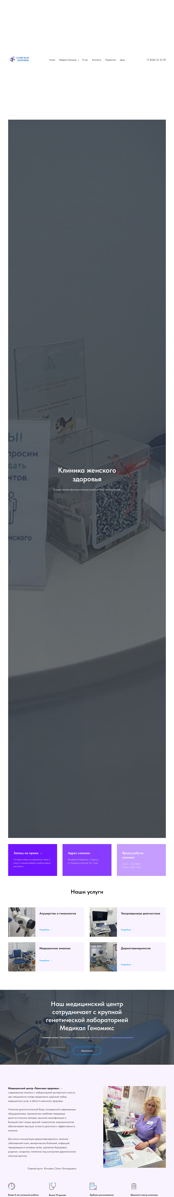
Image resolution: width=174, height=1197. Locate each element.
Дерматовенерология (135, 948)
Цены (122, 60)
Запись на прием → (28, 853)
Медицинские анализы (54, 948)
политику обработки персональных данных (111, 1037)
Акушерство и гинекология (57, 913)
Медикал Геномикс (68, 60)
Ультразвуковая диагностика (140, 913)
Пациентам (110, 60)
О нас (85, 60)
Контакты (96, 60)
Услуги (52, 60)
